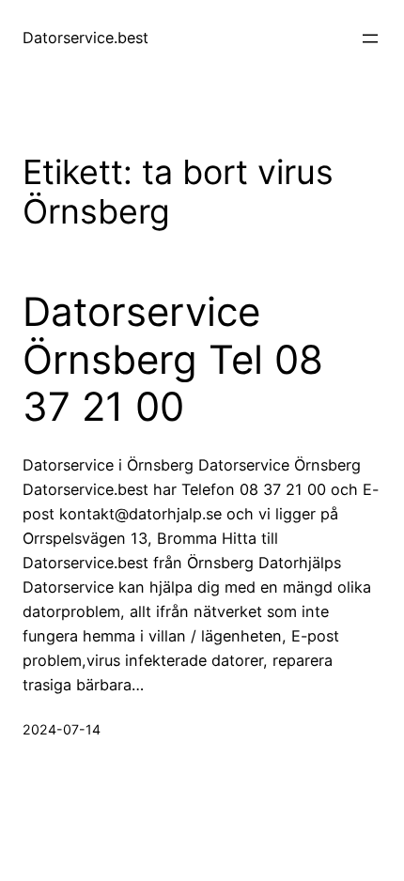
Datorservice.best (85, 37)
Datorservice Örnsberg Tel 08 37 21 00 (173, 359)
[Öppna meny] (370, 38)
